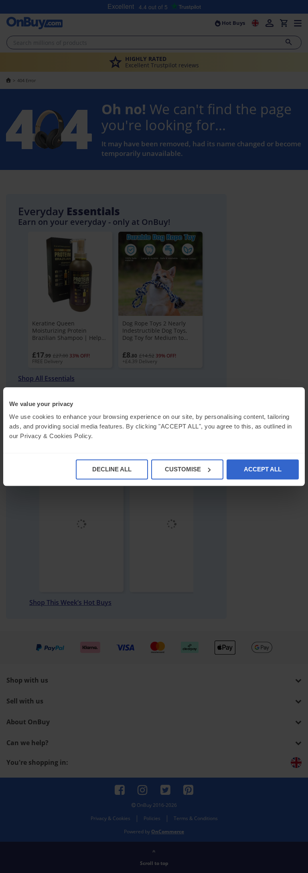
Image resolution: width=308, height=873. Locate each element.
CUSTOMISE (183, 469)
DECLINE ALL (112, 469)
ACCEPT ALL (263, 469)
